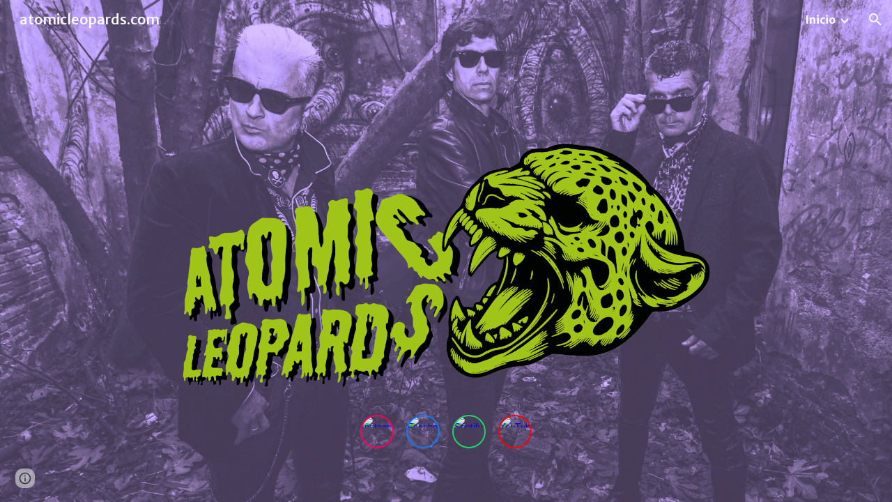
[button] (875, 19)
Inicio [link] (820, 19)
